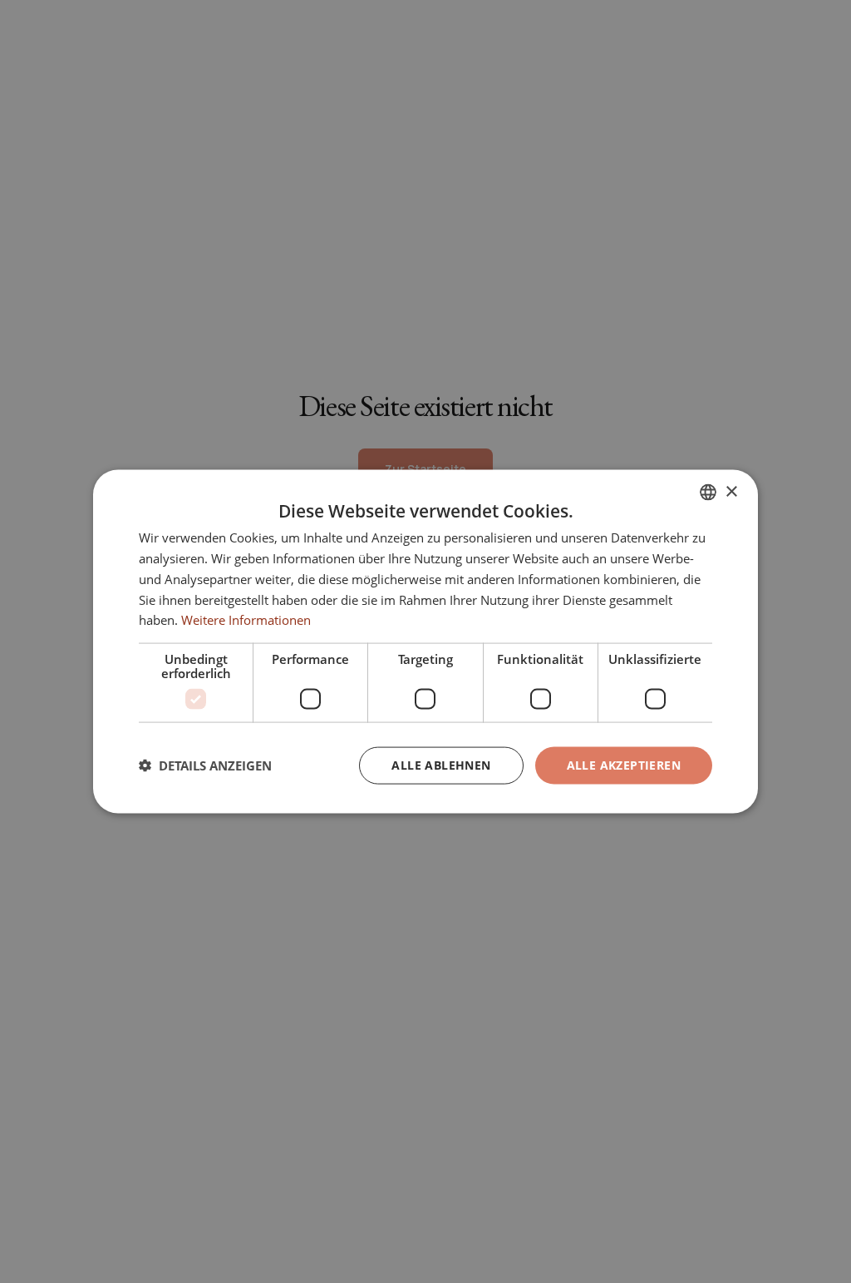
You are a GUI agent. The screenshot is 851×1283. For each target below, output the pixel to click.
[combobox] (708, 492)
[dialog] (425, 642)
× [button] (731, 491)
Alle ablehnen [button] (440, 765)
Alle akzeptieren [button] (624, 765)
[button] (205, 765)
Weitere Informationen (246, 620)
